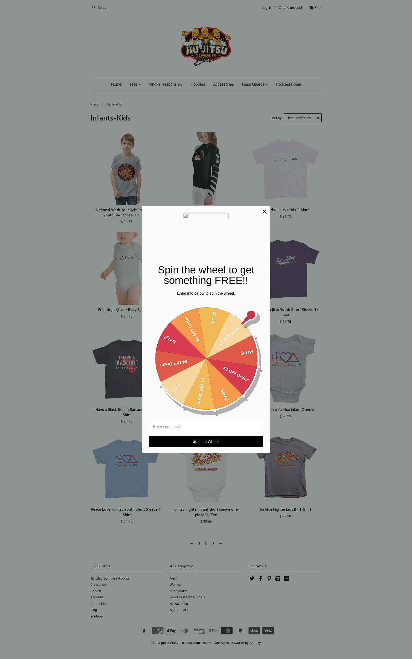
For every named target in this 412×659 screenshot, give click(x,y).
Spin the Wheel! (206, 441)
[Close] (264, 211)
